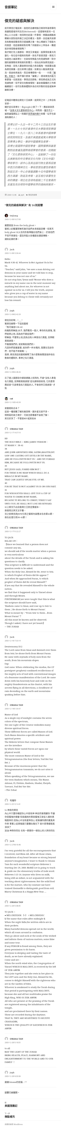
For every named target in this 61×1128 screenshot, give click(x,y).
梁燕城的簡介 (34, 113)
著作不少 (48, 110)
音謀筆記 (11, 7)
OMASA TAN (16, 428)
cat (11, 398)
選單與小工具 (53, 7)
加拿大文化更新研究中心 (21, 110)
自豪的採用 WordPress (14, 1124)
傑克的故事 (32, 195)
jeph (22, 195)
